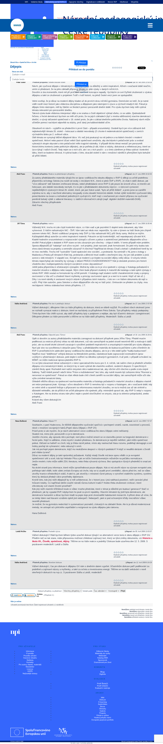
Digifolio (45, 52)
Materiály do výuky (15, 47)
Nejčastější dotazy (30, 673)
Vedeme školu (37, 2)
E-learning (102, 702)
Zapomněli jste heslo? (81, 87)
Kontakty (29, 662)
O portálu (30, 653)
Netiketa (30, 660)
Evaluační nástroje (45, 58)
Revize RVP (112, 2)
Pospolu (102, 713)
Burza (102, 706)
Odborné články (25, 47)
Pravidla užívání (30, 656)
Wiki (102, 698)
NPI (26, 2)
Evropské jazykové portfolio (103, 720)
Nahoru (13, 167)
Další (42, 47)
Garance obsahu (30, 658)
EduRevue (124, 2)
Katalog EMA (45, 49)
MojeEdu (134, 2)
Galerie (103, 711)
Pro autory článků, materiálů (30, 665)
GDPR (30, 671)
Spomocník (45, 50)
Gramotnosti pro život (45, 59)
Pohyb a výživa (103, 715)
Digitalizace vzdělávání (95, 2)
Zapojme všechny (76, 2)
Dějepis (16, 66)
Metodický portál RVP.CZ (55, 2)
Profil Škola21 (45, 55)
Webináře (31, 47)
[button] (150, 26)
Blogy (45, 53)
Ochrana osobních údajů (16, 741)
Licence (30, 669)
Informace (30, 651)
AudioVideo (102, 704)
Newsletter (30, 667)
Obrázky (102, 709)
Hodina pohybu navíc (102, 717)
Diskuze (102, 700)
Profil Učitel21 (45, 56)
